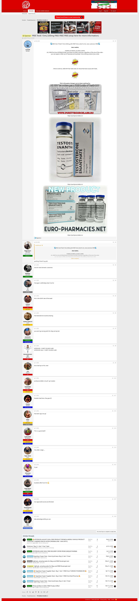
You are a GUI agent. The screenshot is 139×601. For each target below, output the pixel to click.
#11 (115, 395)
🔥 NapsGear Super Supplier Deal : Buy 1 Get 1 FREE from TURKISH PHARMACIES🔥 (60, 571)
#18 (115, 516)
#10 (115, 378)
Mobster (111, 557)
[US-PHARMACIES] (70, 27)
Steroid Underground (43, 543)
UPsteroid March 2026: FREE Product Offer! (46, 586)
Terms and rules (95, 599)
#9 (115, 362)
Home (25, 11)
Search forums (31, 13)
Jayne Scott (29, 543)
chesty (111, 572)
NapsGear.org (43, 557)
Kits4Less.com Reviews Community (46, 548)
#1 (115, 41)
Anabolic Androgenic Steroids (46, 567)
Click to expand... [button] (75, 258)
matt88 (25, 38)
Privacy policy (103, 599)
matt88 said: (38, 245)
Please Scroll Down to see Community (68, 17)
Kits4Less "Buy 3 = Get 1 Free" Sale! (38, 546)
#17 (115, 499)
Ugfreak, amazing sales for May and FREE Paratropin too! (51, 561)
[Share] (113, 41)
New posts (24, 13)
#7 (115, 328)
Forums (31, 11)
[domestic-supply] (57, 27)
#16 (115, 480)
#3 (115, 265)
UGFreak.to (42, 562)
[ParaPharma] (95, 27)
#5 (115, 295)
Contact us (87, 599)
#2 (115, 242)
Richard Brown (30, 557)
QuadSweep (29, 562)
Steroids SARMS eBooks (42, 11)
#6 (115, 313)
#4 (115, 280)
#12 (115, 411)
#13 (115, 428)
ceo (112, 547)
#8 (115, 345)
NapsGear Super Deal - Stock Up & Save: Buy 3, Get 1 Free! (51, 556)
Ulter (112, 567)
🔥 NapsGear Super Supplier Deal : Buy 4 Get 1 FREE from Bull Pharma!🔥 (56, 576)
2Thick (111, 577)
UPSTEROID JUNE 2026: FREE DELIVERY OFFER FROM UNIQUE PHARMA (54, 551)
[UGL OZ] (44, 27)
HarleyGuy (29, 548)
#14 (115, 447)
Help (109, 599)
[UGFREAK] (82, 27)
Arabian (111, 562)
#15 (115, 464)
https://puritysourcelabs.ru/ (75, 116)
